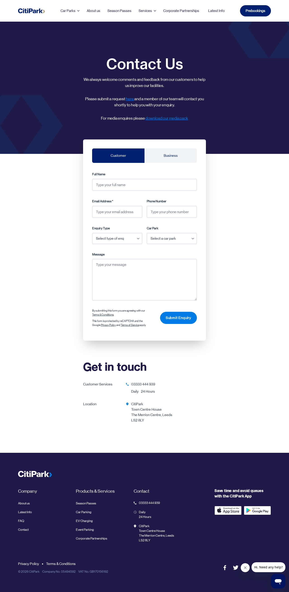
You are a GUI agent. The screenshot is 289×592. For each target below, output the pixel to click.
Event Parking (85, 529)
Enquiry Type (101, 228)
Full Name (98, 174)
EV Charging (84, 521)
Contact (23, 529)
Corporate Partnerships (91, 538)
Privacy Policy (108, 325)
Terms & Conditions (103, 314)
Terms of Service (130, 325)
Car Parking (83, 512)
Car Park (152, 228)
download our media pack (166, 118)
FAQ (21, 521)
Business (171, 155)
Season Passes (119, 11)
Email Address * (102, 201)
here (130, 99)
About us (93, 11)
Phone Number (156, 201)
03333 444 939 (143, 384)
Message (98, 254)
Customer (118, 155)
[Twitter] (235, 567)
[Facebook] (225, 567)
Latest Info (216, 11)
